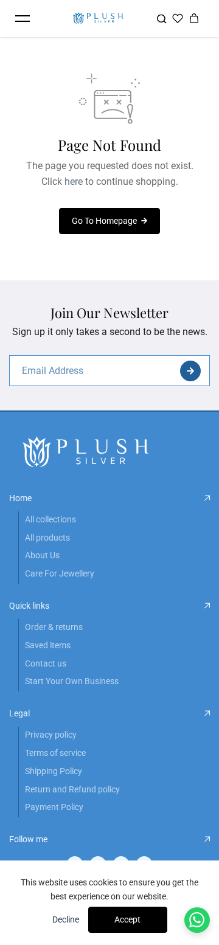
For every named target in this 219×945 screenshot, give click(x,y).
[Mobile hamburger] (22, 18)
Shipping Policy (53, 771)
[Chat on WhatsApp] (197, 920)
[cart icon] (194, 18)
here (73, 181)
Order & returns (54, 627)
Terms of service (55, 753)
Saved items (48, 645)
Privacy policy (51, 734)
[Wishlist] (178, 18)
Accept (127, 919)
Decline (65, 919)
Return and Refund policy (72, 789)
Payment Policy (54, 807)
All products (47, 537)
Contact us (45, 663)
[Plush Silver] (98, 18)
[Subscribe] (190, 371)
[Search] (161, 18)
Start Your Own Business (72, 681)
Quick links (29, 606)
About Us (42, 555)
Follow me (28, 839)
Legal (19, 713)
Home (20, 498)
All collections (50, 519)
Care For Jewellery (59, 573)
